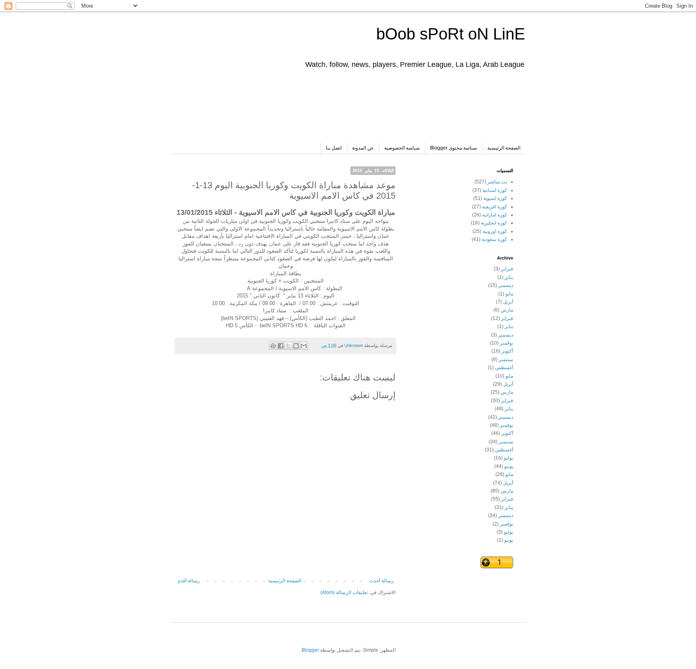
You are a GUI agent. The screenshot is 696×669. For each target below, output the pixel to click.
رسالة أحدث (381, 581)
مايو (509, 294)
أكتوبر (507, 351)
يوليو (508, 458)
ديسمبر (505, 285)
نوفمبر (506, 343)
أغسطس (504, 367)
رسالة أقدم (189, 581)
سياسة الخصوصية (402, 148)
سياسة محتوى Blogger (453, 148)
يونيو (508, 466)
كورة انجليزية (494, 223)
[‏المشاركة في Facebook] (281, 346)
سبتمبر (506, 359)
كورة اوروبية (495, 231)
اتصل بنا (334, 148)
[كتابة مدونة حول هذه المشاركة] (296, 346)
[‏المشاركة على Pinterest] (273, 346)
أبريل (508, 302)
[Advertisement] (366, 110)
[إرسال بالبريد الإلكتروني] (304, 346)
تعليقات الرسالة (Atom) (344, 592)
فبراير (507, 269)
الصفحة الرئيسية (503, 148)
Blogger (310, 650)
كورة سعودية (494, 239)
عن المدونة (363, 148)
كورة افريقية (494, 207)
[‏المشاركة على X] (288, 346)
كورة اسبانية (495, 190)
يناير (509, 277)
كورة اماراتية (494, 215)
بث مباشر (497, 182)
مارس (507, 310)
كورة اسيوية (495, 198)
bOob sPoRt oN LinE (450, 34)
